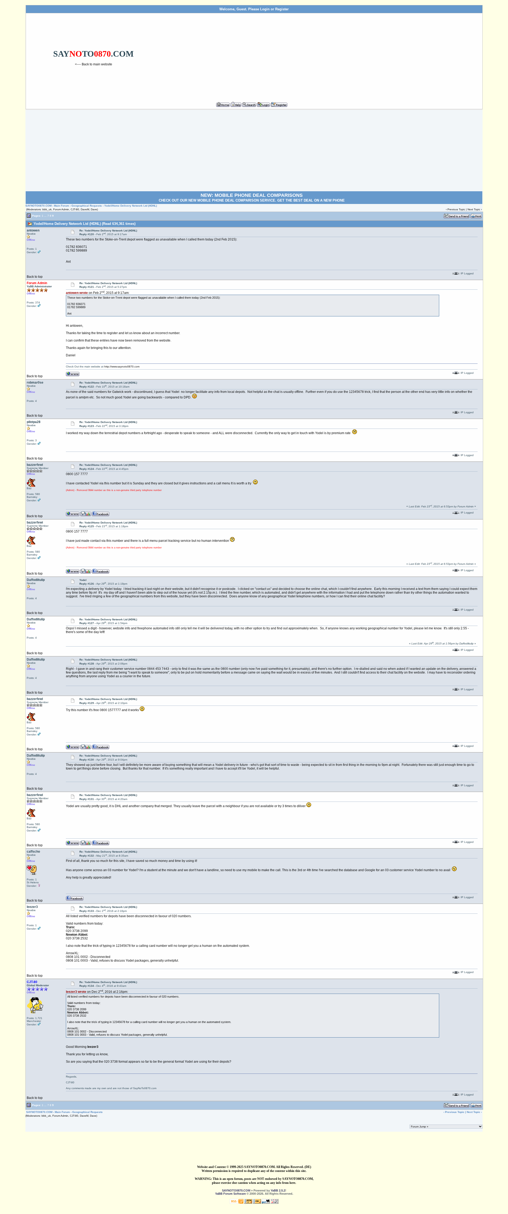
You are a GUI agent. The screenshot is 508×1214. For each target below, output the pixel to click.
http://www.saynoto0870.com (121, 366)
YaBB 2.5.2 (278, 1190)
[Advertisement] (321, 55)
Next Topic (474, 209)
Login (265, 9)
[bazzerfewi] (85, 513)
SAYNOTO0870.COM (38, 205)
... (45, 215)
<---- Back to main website (93, 64)
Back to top (35, 277)
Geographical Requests (86, 205)
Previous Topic (456, 209)
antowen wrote (77, 293)
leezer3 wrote (76, 992)
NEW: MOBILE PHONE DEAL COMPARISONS (252, 195)
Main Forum (61, 205)
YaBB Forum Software (230, 1193)
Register (282, 9)
